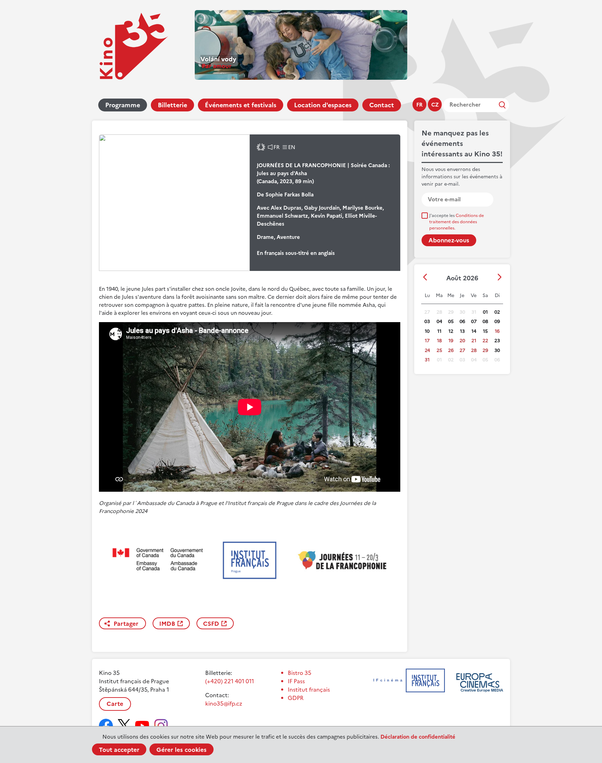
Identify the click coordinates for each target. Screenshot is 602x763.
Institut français (309, 689)
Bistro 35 (299, 673)
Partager (126, 623)
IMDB (167, 623)
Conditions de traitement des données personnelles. (456, 221)
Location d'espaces (323, 105)
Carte (115, 703)
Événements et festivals (240, 105)
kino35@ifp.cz (223, 703)
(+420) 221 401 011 (229, 681)
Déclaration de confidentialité (417, 737)
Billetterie (172, 105)
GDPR (295, 698)
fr (419, 105)
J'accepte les (456, 221)
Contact (381, 105)
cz (435, 105)
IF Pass (296, 681)
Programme (122, 105)
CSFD (211, 623)
